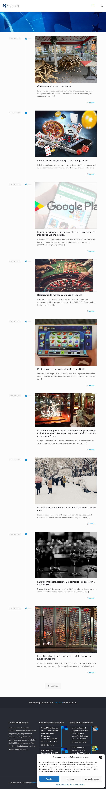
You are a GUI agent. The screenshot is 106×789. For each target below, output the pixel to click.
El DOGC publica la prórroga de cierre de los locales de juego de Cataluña (64, 657)
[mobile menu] (92, 6)
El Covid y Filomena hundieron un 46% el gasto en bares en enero (66, 509)
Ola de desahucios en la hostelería (54, 86)
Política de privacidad (77, 784)
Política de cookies (62, 784)
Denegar (71, 779)
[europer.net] (11, 6)
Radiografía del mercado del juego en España (59, 294)
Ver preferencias (92, 779)
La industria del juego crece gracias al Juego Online (62, 160)
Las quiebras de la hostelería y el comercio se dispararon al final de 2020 (66, 583)
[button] (101, 757)
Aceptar (49, 779)
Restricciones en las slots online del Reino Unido (61, 369)
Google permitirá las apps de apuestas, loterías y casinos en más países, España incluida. (66, 233)
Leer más (92, 102)
